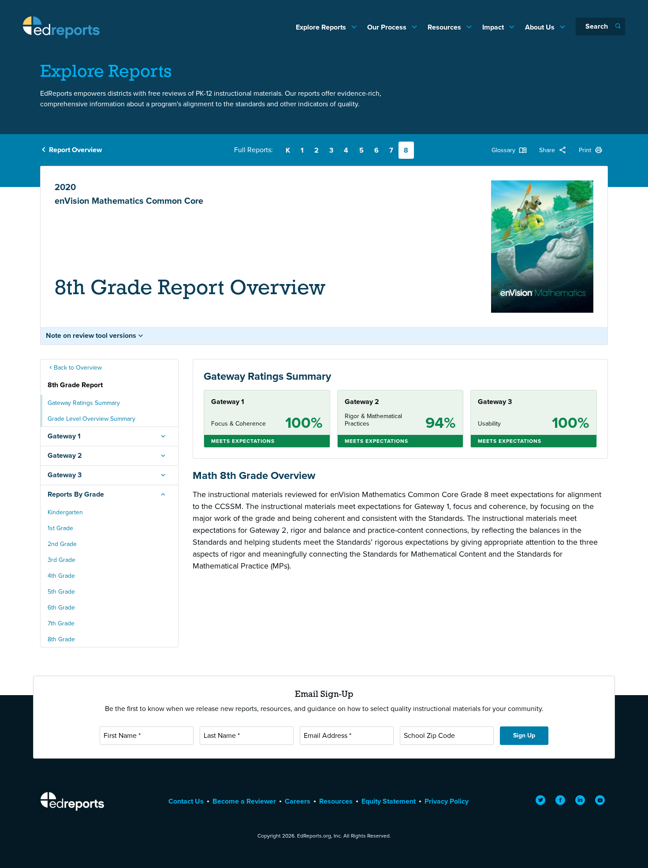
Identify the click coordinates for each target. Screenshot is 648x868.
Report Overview (75, 150)
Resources (445, 27)
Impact (494, 27)
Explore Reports (322, 27)
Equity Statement (388, 801)
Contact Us (186, 801)
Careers (297, 801)
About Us (540, 27)
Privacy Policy (447, 801)
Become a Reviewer (244, 801)
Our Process (387, 27)
